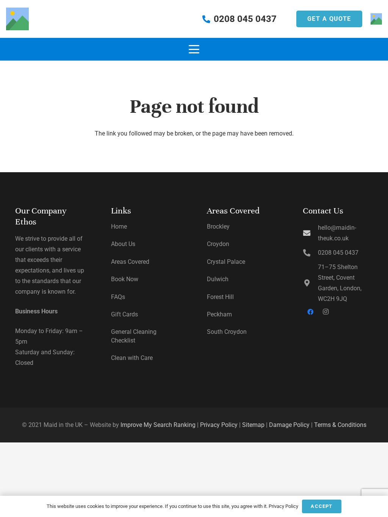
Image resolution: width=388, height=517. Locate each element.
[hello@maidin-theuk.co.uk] (310, 233)
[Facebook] (310, 311)
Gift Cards (124, 314)
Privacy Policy (219, 424)
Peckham (219, 314)
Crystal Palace (226, 261)
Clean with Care (132, 357)
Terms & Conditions (340, 424)
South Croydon (227, 331)
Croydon (218, 244)
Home (119, 226)
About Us (123, 244)
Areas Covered (130, 261)
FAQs (118, 297)
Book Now (124, 279)
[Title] (17, 19)
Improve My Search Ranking (158, 424)
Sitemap (253, 424)
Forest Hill (220, 297)
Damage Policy (289, 424)
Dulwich (217, 279)
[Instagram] (325, 311)
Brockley (218, 226)
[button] (194, 49)
